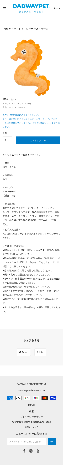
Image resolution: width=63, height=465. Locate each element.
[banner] (31, 8)
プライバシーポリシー (31, 416)
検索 (31, 411)
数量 (5, 133)
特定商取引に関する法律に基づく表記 (31, 421)
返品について (31, 427)
